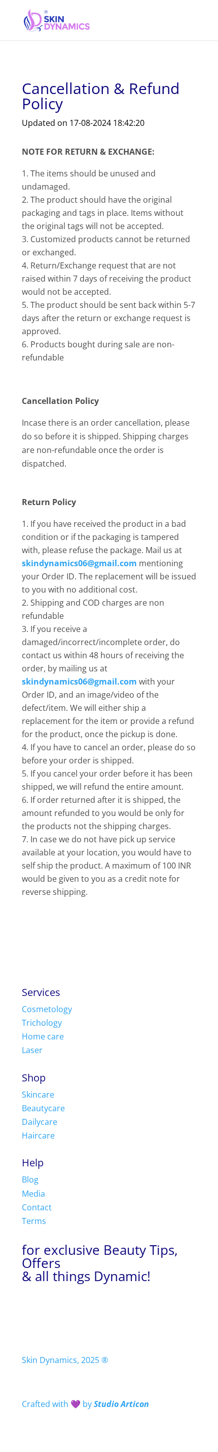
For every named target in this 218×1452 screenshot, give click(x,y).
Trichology (42, 1022)
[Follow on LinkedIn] (91, 1311)
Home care (43, 1036)
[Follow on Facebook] (30, 1311)
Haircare (38, 1135)
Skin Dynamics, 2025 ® (65, 1360)
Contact (37, 1207)
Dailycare (39, 1121)
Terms (34, 1221)
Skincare (38, 1094)
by (85, 1404)
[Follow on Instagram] (50, 1311)
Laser (32, 1050)
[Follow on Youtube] (70, 1311)
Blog (30, 1179)
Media (33, 1193)
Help (33, 1162)
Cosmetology (47, 1009)
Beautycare (43, 1108)
